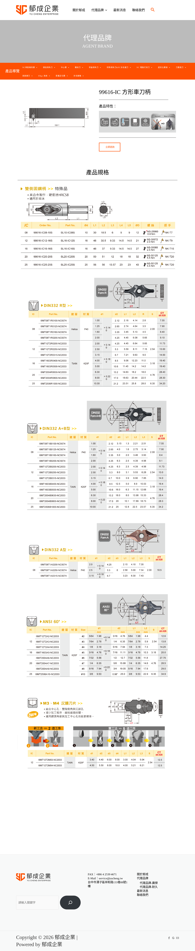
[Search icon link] (153, 10)
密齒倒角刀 (94, 67)
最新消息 (119, 10)
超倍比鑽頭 (163, 67)
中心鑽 (64, 67)
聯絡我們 (138, 10)
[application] (105, 10)
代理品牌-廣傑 (149, 883)
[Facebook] (169, 938)
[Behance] (177, 938)
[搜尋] (70, 902)
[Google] (173, 938)
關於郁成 (79, 10)
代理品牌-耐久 (149, 887)
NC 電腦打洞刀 (143, 67)
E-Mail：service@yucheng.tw (105, 878)
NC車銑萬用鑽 (28, 67)
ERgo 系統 (43, 76)
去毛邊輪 (77, 76)
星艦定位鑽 (60, 76)
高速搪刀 (26, 76)
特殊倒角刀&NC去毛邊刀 (117, 67)
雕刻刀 (78, 67)
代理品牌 (97, 10)
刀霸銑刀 (180, 67)
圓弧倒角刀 (48, 67)
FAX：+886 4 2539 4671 (102, 874)
